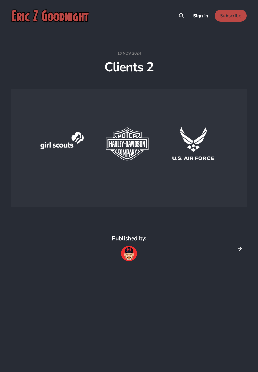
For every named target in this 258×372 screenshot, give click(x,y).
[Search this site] (181, 15)
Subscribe (230, 16)
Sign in (200, 16)
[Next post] (237, 248)
